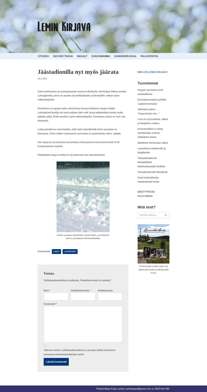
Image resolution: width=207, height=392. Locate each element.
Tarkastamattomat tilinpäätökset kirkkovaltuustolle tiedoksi (151, 162)
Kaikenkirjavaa (125, 56)
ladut (56, 251)
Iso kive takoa (63, 56)
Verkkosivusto (105, 290)
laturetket (70, 251)
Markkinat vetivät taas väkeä (153, 143)
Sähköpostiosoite (81, 290)
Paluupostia (149, 56)
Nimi (47, 290)
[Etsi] (166, 215)
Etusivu (43, 56)
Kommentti (50, 304)
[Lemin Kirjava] (64, 26)
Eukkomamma (101, 56)
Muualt (82, 56)
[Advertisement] (160, 299)
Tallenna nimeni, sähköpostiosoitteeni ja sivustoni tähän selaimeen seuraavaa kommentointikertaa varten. (79, 352)
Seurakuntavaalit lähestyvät (152, 172)
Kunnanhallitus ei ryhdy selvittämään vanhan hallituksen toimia (150, 133)
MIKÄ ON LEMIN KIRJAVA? (153, 72)
